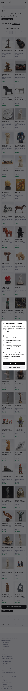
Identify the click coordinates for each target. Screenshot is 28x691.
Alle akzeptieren (14, 364)
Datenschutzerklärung (9, 355)
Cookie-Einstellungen (14, 368)
